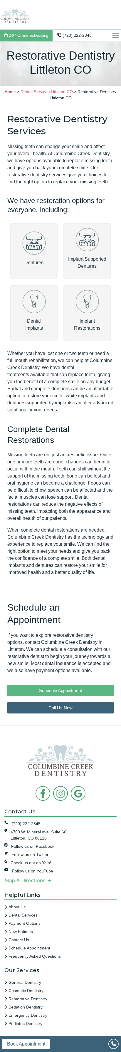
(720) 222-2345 (76, 35)
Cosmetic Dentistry (26, 990)
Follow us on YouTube (32, 871)
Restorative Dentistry (28, 998)
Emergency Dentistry (28, 1015)
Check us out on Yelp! (31, 862)
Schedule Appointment (29, 948)
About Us (17, 906)
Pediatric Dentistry (25, 1023)
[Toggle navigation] (116, 35)
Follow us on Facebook (32, 846)
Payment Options (25, 923)
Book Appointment (26, 1043)
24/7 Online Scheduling (28, 35)
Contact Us (19, 939)
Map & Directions (26, 880)
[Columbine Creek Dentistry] (17, 15)
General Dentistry (25, 982)
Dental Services (23, 915)
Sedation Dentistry (26, 1007)
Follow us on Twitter (29, 854)
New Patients (21, 931)
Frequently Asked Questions (35, 956)
